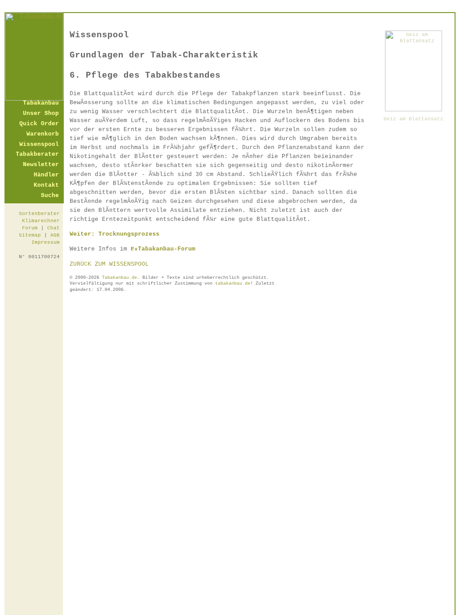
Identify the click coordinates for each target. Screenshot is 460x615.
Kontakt (46, 186)
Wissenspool (39, 145)
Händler (46, 175)
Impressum (45, 242)
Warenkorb (43, 134)
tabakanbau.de (232, 283)
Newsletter (41, 165)
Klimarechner (41, 221)
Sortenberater (39, 213)
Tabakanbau (41, 103)
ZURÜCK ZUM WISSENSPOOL (109, 264)
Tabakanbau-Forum (166, 249)
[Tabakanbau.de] (34, 98)
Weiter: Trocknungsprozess (114, 234)
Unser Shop (41, 114)
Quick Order (39, 124)
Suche (50, 196)
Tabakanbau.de (119, 277)
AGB (55, 235)
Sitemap (30, 235)
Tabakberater (37, 155)
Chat (53, 228)
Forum (30, 228)
